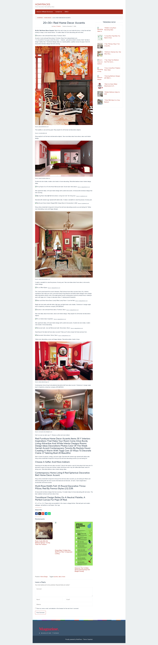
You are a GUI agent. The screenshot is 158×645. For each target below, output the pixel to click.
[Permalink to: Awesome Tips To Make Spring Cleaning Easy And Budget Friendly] (84, 544)
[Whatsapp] (49, 513)
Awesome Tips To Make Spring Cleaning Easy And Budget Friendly (82, 569)
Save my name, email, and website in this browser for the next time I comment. (58, 608)
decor (60, 576)
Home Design (44, 576)
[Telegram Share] (46, 513)
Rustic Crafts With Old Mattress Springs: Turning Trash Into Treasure (42, 542)
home (63, 576)
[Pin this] (43, 513)
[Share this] (36, 513)
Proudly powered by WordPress (73, 639)
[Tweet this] (39, 513)
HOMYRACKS (42, 4)
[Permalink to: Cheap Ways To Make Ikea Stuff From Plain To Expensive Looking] (64, 535)
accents (56, 576)
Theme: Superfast (88, 639)
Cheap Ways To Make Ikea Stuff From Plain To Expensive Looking (63, 551)
